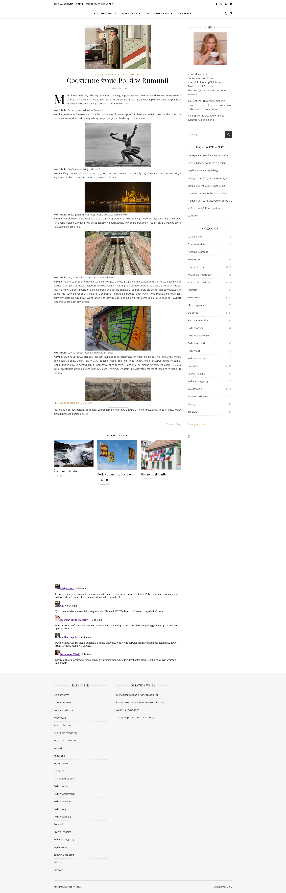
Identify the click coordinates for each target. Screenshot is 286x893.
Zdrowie (192, 411)
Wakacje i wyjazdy (198, 381)
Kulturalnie (103, 13)
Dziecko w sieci (196, 244)
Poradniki (129, 13)
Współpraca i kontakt (99, 4)
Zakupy (192, 404)
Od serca (185, 13)
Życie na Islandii (65, 471)
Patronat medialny (198, 320)
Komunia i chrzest (198, 251)
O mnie (79, 4)
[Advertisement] (210, 498)
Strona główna (63, 4)
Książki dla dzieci (197, 267)
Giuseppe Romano (69, 402)
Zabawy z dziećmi (198, 396)
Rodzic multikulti (153, 474)
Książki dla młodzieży (200, 274)
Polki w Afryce (196, 327)
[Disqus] (118, 538)
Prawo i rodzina (196, 373)
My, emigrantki (158, 13)
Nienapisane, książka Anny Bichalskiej (208, 155)
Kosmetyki (194, 259)
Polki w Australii (196, 343)
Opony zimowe (196, 424)
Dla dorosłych (195, 236)
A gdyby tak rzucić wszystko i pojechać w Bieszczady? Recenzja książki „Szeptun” (210, 208)
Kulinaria (192, 289)
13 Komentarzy (173, 424)
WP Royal (77, 886)
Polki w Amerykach (198, 335)
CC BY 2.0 (86, 402)
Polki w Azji (194, 350)
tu (86, 413)
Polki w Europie (129, 74)
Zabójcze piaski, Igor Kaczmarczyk (207, 178)
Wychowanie (195, 388)
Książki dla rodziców (199, 282)
